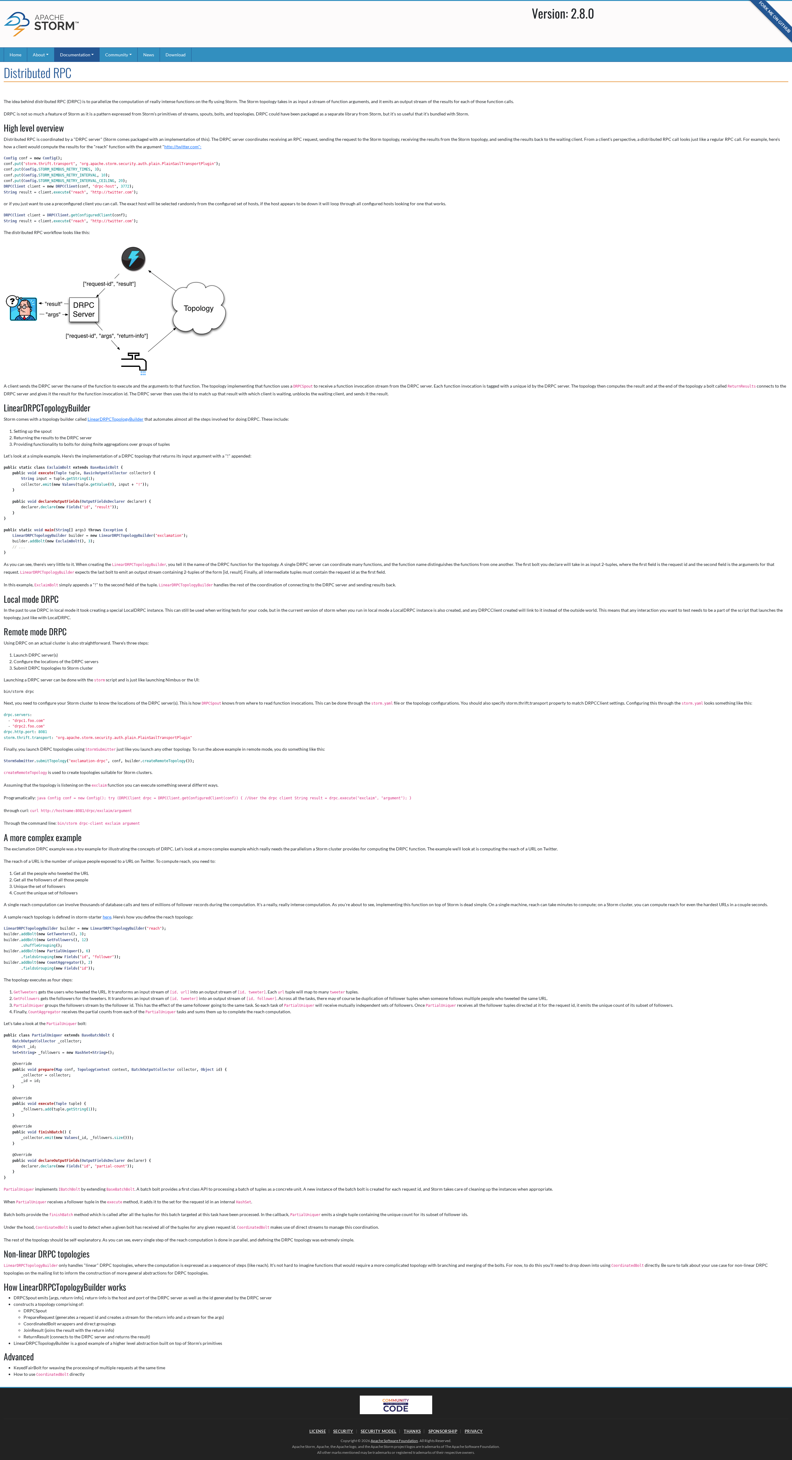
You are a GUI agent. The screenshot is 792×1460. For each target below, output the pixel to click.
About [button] (39, 54)
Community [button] (116, 54)
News (148, 54)
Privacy (474, 1431)
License (317, 1431)
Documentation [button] (75, 54)
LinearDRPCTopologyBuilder (116, 419)
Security (343, 1431)
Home (15, 54)
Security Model (378, 1431)
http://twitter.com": (182, 146)
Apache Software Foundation (394, 1440)
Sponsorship (442, 1431)
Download (176, 54)
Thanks (412, 1431)
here (107, 916)
